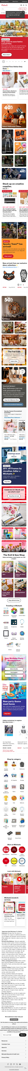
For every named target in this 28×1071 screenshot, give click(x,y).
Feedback (15, 1019)
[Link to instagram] (11, 1064)
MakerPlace (15, 1)
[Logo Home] (4, 5)
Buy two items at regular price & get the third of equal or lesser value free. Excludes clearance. (14, 999)
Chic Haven (7, 437)
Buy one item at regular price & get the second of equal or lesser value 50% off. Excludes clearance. (13, 985)
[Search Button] (3, 9)
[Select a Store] (21, 5)
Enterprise (24, 1)
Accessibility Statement (14, 1069)
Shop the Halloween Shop (11, 400)
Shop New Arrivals (14, 496)
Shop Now (5, 51)
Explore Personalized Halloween (13, 404)
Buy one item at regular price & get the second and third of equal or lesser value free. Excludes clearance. (14, 995)
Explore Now (14, 361)
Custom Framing (4, 1)
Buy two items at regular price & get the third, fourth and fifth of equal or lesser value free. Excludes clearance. (14, 1009)
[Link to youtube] (20, 1064)
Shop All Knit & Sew (14, 600)
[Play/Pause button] (3, 61)
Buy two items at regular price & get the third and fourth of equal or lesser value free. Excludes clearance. (14, 1004)
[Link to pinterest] (14, 1064)
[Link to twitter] (17, 1064)
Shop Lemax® (8, 256)
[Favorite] (16, 420)
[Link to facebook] (8, 1064)
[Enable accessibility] (25, 1068)
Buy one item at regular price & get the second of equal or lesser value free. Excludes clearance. (14, 990)
